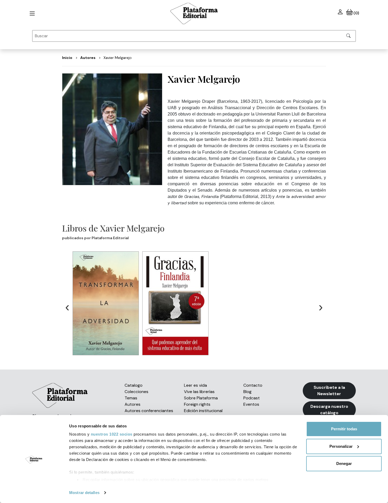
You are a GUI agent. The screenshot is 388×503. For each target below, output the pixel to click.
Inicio (67, 57)
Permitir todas (344, 429)
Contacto (252, 385)
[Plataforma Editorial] (194, 13)
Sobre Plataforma (201, 398)
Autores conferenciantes (149, 410)
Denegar (344, 463)
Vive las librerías (199, 391)
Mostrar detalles (84, 492)
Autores (132, 404)
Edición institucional (203, 410)
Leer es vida (195, 385)
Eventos (251, 404)
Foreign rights (197, 404)
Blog (247, 391)
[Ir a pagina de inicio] (32, 13)
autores (88, 57)
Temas (131, 398)
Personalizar (341, 446)
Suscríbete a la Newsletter (329, 390)
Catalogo (134, 385)
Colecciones (136, 391)
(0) (356, 13)
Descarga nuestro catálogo (329, 410)
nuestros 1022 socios (112, 434)
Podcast (251, 398)
